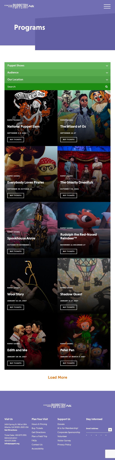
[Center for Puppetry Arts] (19, 6)
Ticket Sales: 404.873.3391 (15, 435)
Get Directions (10, 430)
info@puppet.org (11, 444)
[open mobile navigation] (107, 6)
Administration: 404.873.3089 (11, 439)
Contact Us (37, 445)
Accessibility (38, 449)
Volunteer (62, 436)
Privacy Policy (64, 445)
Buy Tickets (37, 428)
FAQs (34, 440)
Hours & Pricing (39, 424)
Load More (57, 377)
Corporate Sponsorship (69, 432)
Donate (61, 424)
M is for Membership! (68, 428)
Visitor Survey (64, 440)
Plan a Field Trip (39, 436)
